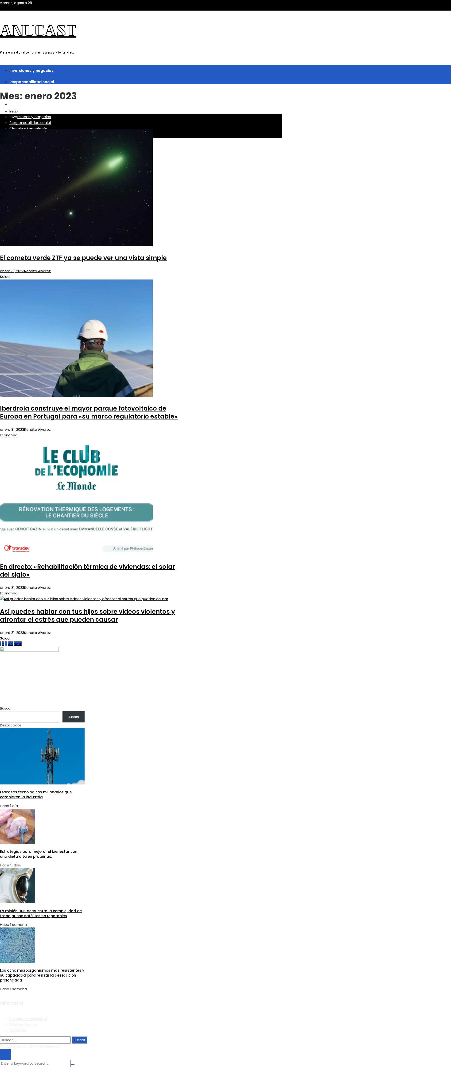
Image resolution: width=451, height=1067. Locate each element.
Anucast (38, 32)
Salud (5, 276)
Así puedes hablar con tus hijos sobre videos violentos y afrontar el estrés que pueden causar (87, 615)
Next (18, 643)
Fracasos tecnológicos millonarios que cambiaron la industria (36, 794)
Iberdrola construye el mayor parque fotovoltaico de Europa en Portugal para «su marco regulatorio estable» (89, 412)
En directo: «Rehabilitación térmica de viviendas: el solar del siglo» (87, 571)
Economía (8, 435)
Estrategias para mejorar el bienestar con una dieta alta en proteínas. (38, 854)
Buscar (6, 708)
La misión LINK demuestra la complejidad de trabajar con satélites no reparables (41, 913)
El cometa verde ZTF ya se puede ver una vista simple (83, 258)
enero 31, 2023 (12, 270)
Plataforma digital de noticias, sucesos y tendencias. (37, 52)
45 (10, 643)
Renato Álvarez (37, 270)
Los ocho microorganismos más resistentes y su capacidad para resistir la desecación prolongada (42, 975)
